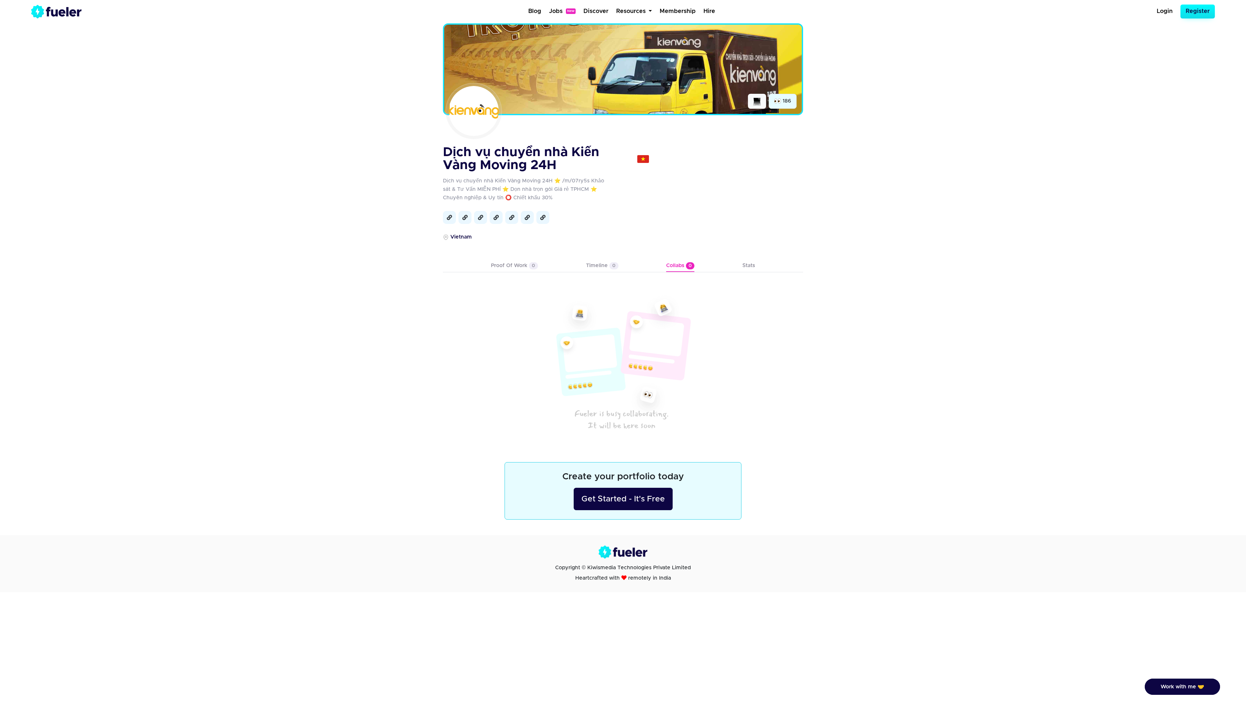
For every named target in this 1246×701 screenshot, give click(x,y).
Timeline (601, 265)
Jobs (561, 11)
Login (1165, 11)
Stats (748, 265)
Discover (595, 11)
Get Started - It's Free (623, 499)
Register (1198, 11)
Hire (709, 11)
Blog (534, 11)
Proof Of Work (513, 265)
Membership (678, 11)
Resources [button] (631, 11)
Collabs (679, 265)
